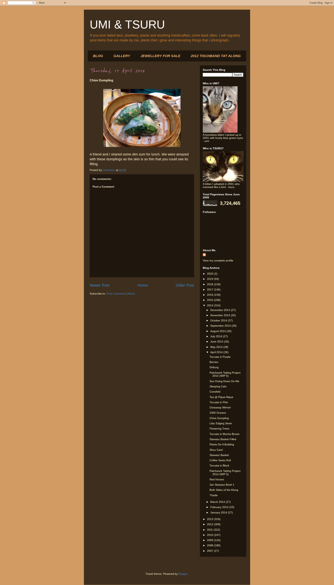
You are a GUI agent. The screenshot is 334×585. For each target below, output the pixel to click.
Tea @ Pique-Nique (221, 397)
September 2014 (221, 325)
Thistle (214, 495)
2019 (210, 278)
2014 (210, 305)
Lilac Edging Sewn (221, 423)
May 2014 (216, 346)
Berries (214, 362)
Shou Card (216, 449)
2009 (210, 540)
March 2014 (218, 501)
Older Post (185, 285)
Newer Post (100, 285)
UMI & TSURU (127, 24)
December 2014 (220, 310)
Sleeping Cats (218, 386)
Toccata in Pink (219, 402)
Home (143, 285)
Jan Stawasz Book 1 (222, 484)
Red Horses (217, 479)
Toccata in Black (219, 465)
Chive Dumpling (219, 418)
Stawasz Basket (219, 455)
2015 (210, 299)
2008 (210, 545)
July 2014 (216, 336)
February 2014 (219, 507)
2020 (210, 273)
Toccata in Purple (220, 356)
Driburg (214, 367)
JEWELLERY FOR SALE (160, 56)
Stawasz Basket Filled (223, 439)
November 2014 (220, 315)
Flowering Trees (219, 428)
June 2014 (217, 341)
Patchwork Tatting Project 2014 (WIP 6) (225, 374)
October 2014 (219, 320)
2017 (210, 289)
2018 (210, 284)
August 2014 (218, 331)
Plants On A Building (222, 444)
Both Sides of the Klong (224, 489)
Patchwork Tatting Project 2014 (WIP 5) (225, 472)
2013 (210, 519)
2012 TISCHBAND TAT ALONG (216, 56)
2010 (210, 534)
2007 (210, 550)
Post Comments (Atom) (121, 293)
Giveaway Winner (220, 407)
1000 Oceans (218, 412)
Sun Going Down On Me (224, 381)
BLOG (98, 56)
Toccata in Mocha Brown (224, 434)
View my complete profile (218, 260)
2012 (210, 524)
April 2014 (216, 352)
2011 (210, 529)
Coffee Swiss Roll (220, 460)
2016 (210, 294)
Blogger (183, 573)
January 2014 (219, 512)
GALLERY (121, 56)
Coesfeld (215, 391)
